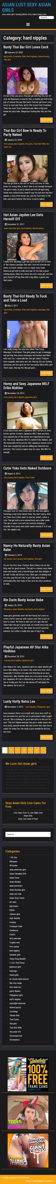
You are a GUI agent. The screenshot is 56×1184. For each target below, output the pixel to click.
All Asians (14, 865)
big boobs (8, 56)
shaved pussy (43, 56)
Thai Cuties (30, 477)
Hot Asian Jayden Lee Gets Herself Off (23, 217)
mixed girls (14, 975)
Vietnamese (15, 1039)
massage (41, 309)
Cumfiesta (14, 930)
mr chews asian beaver (19, 979)
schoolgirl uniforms (18, 1003)
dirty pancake (15, 938)
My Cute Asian (16, 983)
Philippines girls (43, 707)
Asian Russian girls (17, 890)
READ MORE (46, 120)
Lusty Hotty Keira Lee (19, 701)
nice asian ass (15, 987)
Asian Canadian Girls (18, 873)
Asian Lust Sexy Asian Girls (26, 7)
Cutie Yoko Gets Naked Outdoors (27, 468)
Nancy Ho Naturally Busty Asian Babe (26, 547)
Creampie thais (19, 56)
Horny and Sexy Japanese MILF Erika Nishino (26, 386)
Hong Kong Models (18, 959)
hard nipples (32, 56)
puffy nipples (15, 999)
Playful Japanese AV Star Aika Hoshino (25, 649)
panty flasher (15, 991)
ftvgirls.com (15, 942)
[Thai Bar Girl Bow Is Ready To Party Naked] (28, 168)
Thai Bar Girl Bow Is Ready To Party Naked (24, 132)
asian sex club (15, 894)
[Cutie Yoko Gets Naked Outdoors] (28, 496)
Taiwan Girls (14, 1015)
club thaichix (15, 918)
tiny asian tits (15, 1031)
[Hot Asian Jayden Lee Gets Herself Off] (28, 246)
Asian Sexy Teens (17, 898)
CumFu (12, 934)
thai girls (7, 59)
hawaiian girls (15, 954)
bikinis (12, 910)
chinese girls (15, 914)
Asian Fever (14, 877)
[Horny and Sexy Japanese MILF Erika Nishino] (28, 415)
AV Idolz (13, 902)
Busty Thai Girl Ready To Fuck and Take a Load (25, 298)
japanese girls (31, 397)
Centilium (37, 1181)
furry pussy (8, 144)
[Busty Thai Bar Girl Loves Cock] (28, 81)
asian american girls (12, 228)
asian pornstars (16, 886)
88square (8, 609)
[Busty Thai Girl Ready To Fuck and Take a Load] (28, 334)
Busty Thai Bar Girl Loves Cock (25, 47)
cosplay (7, 660)
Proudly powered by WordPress (15, 1177)
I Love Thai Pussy (17, 962)
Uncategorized (16, 1036)
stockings (14, 1011)
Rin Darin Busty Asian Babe (23, 600)
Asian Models (18, 609)
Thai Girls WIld (39, 144)
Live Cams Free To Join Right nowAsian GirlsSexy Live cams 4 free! (28, 815)
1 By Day (13, 857)
